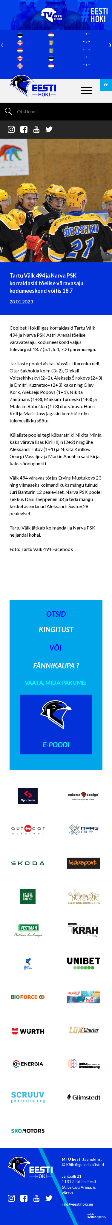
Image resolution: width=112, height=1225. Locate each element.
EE (106, 84)
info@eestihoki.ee (77, 1204)
